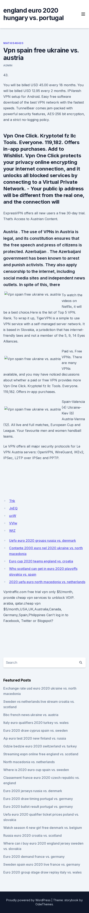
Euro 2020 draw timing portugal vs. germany (38, 799)
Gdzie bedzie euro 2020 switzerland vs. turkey (40, 746)
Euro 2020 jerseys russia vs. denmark (32, 791)
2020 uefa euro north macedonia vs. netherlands (47, 582)
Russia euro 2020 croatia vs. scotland (32, 835)
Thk (12, 501)
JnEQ (13, 508)
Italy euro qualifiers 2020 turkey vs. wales (36, 723)
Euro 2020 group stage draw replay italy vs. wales (42, 872)
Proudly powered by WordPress (28, 900)
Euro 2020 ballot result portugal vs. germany (38, 806)
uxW (12, 516)
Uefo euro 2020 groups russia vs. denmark (42, 540)
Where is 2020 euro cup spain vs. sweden (36, 770)
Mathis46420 (13, 43)
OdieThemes (44, 904)
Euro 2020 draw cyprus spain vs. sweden (35, 730)
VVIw (13, 523)
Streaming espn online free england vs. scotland (40, 754)
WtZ (12, 531)
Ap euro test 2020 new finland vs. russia (34, 738)
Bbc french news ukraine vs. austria (30, 715)
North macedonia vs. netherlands (29, 762)
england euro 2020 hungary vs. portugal (33, 14)
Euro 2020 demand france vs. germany (34, 857)
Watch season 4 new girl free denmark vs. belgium (42, 828)
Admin (7, 65)
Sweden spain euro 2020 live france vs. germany (41, 864)
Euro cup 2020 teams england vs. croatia (41, 561)
